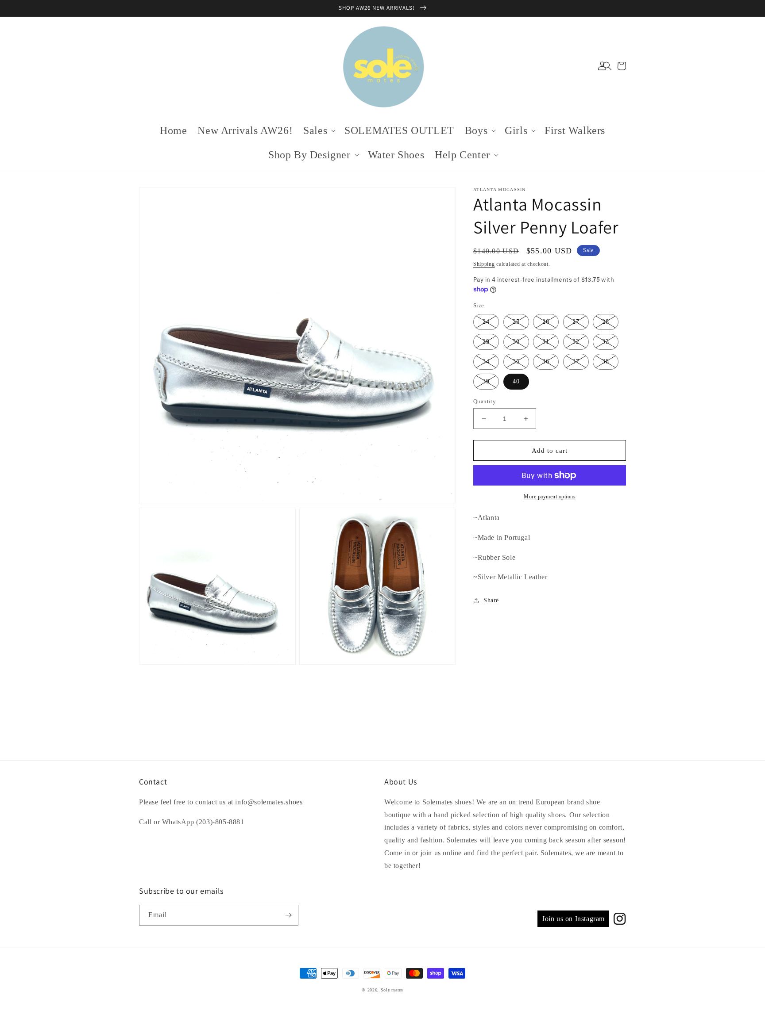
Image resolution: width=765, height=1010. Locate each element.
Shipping (484, 264)
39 (486, 381)
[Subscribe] (288, 915)
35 (516, 361)
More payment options (550, 497)
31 (545, 341)
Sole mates (392, 989)
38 (605, 361)
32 (576, 341)
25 (516, 321)
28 (605, 321)
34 (486, 361)
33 (605, 341)
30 (516, 341)
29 (486, 341)
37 (576, 361)
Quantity (484, 401)
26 (545, 321)
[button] (607, 66)
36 (545, 361)
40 (516, 381)
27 (576, 321)
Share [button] (491, 600)
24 (486, 321)
